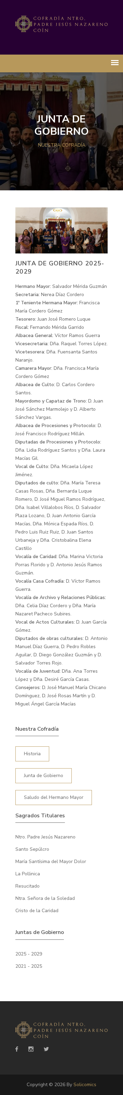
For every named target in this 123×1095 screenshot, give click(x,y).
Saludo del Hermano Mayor (53, 797)
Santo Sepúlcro (32, 849)
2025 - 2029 (28, 954)
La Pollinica (27, 874)
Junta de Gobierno (43, 775)
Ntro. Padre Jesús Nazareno (45, 837)
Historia (32, 753)
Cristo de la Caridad (36, 910)
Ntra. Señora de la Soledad (45, 898)
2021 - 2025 (28, 966)
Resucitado (27, 886)
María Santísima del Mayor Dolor (50, 861)
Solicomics (84, 1084)
